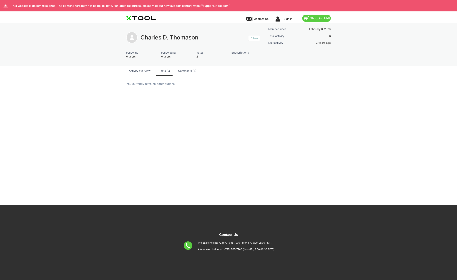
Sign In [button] (287, 19)
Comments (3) (187, 70)
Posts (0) (164, 70)
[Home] (141, 18)
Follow (254, 38)
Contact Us (261, 19)
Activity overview (139, 70)
